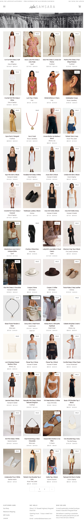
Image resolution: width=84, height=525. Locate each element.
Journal (5, 518)
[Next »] (52, 489)
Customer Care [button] (9, 505)
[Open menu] (6, 6)
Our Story (6, 508)
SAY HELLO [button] (34, 505)
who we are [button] (61, 505)
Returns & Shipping (9, 511)
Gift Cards (6, 515)
